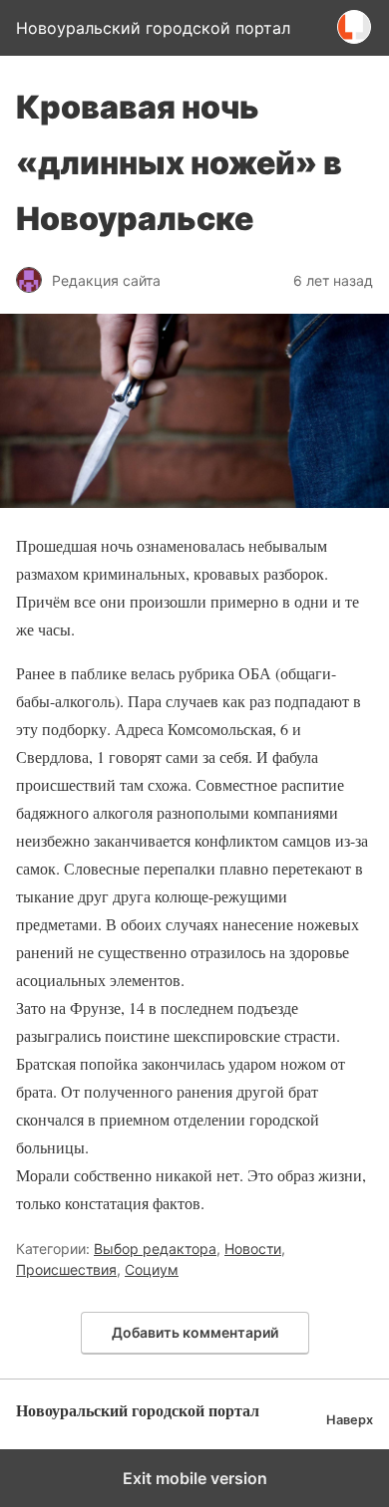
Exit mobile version (195, 1478)
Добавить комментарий (195, 1332)
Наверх (349, 1419)
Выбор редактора (155, 1248)
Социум (152, 1269)
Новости (252, 1248)
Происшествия (66, 1269)
